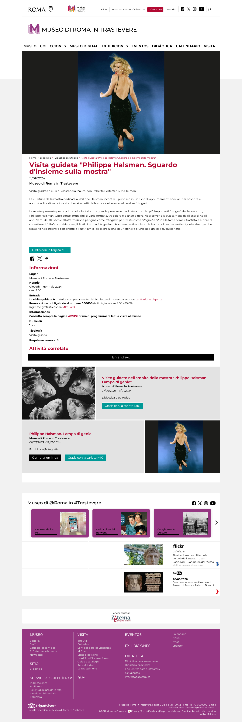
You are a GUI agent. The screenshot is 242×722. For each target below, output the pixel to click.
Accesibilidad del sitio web (204, 712)
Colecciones (53, 46)
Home (32, 157)
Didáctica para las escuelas (141, 661)
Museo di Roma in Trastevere (89, 29)
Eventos (140, 46)
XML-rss (211, 714)
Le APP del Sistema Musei (93, 658)
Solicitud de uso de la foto (45, 689)
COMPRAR (155, 9)
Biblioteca (36, 686)
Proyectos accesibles (137, 676)
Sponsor (178, 645)
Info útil (82, 640)
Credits (186, 711)
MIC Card (68, 307)
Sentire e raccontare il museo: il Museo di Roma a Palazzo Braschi (193, 584)
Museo (29, 46)
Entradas (83, 644)
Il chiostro (36, 696)
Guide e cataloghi (88, 661)
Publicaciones (38, 682)
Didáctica (162, 46)
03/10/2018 (193, 558)
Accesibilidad (86, 665)
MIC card (83, 651)
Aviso (176, 641)
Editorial (35, 640)
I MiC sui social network (105, 531)
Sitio (34, 663)
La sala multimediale (43, 693)
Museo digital (84, 46)
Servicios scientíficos (51, 678)
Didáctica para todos (66, 157)
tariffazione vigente (149, 299)
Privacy (135, 711)
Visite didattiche (88, 654)
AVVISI (73, 316)
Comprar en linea (45, 457)
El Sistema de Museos (43, 651)
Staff (32, 644)
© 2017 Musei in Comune (112, 711)
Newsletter (36, 654)
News (176, 637)
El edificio (36, 668)
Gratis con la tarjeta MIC (50, 250)
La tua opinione (87, 668)
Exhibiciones (115, 46)
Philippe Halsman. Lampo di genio (60, 434)
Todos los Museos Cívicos (126, 9)
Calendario (188, 46)
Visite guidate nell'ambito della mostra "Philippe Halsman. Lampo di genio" (154, 380)
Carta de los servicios (42, 647)
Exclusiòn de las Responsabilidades (160, 711)
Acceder (171, 9)
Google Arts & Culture (166, 531)
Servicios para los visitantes (94, 647)
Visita (209, 46)
